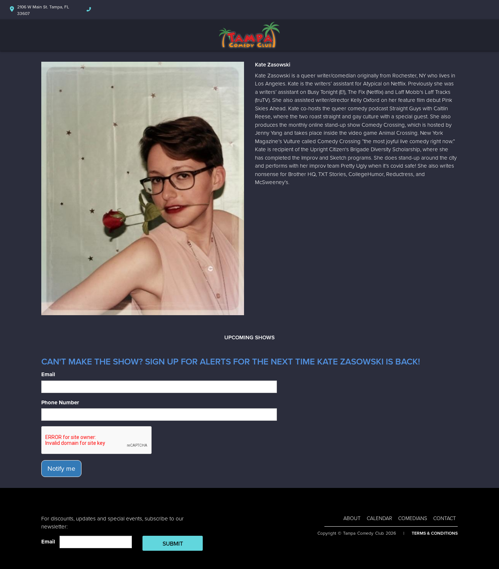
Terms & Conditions (435, 533)
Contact (444, 518)
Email (48, 374)
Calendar (379, 518)
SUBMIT (173, 543)
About (352, 518)
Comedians (412, 518)
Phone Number (60, 402)
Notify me (61, 469)
